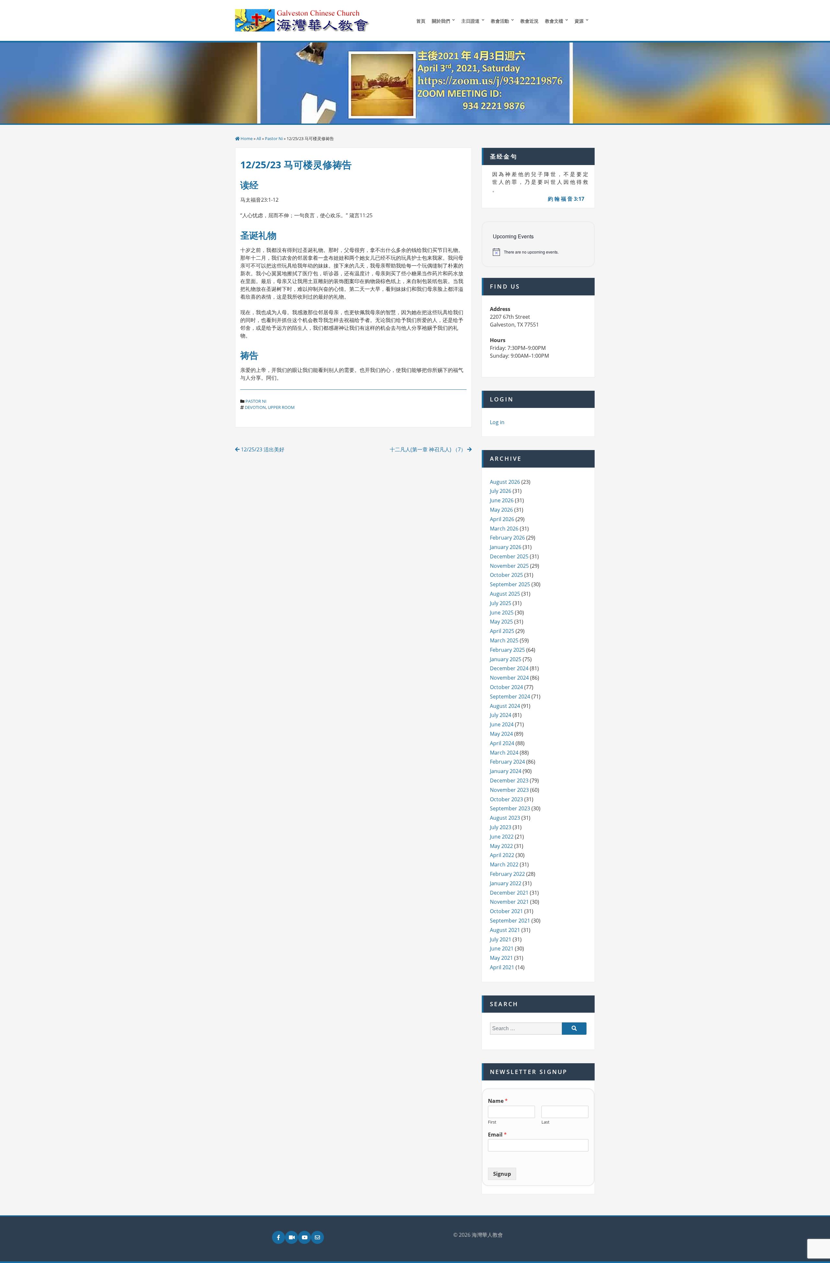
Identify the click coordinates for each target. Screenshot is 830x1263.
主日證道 (470, 21)
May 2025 (501, 621)
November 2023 (509, 789)
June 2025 (502, 612)
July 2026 (500, 490)
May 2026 (501, 509)
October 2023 (506, 799)
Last (545, 1122)
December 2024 (509, 668)
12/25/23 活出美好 (262, 449)
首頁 (420, 21)
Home (247, 138)
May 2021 (501, 957)
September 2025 (510, 584)
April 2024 (502, 743)
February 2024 (507, 761)
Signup (502, 1173)
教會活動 (500, 21)
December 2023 (509, 780)
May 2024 (501, 733)
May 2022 (501, 846)
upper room (281, 407)
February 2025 (507, 649)
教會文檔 (554, 21)
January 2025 (505, 659)
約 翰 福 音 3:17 (566, 198)
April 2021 (502, 967)
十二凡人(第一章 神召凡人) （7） (428, 449)
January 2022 (505, 883)
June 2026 (502, 500)
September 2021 (510, 920)
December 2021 (509, 892)
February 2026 (507, 537)
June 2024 (502, 724)
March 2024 (504, 752)
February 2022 (507, 873)
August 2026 (505, 481)
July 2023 (500, 827)
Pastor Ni (274, 138)
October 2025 (506, 574)
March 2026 (504, 528)
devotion (255, 407)
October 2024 (506, 687)
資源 (579, 21)
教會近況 (529, 21)
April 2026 (502, 519)
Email (497, 1134)
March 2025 (504, 640)
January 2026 (505, 547)
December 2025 (509, 556)
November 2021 (509, 901)
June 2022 (502, 836)
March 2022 (504, 864)
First (492, 1122)
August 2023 (505, 817)
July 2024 (500, 715)
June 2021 (502, 948)
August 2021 (505, 930)
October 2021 (506, 911)
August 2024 (505, 705)
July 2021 (500, 939)
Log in (497, 422)
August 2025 (505, 593)
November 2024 (509, 677)
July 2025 (500, 603)
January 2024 (505, 771)
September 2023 (510, 808)
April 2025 (502, 631)
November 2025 (509, 565)
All (258, 138)
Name (498, 1101)
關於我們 (441, 21)
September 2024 (510, 696)
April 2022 (502, 855)
